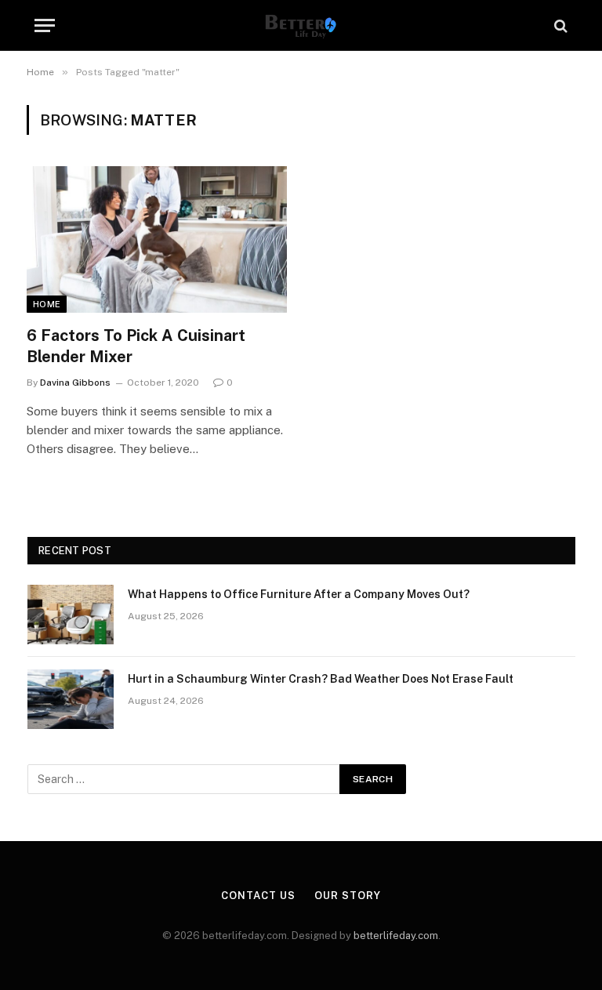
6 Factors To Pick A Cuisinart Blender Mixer (136, 346)
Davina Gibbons (75, 382)
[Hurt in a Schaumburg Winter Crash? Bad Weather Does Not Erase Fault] (70, 699)
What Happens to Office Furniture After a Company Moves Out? (299, 594)
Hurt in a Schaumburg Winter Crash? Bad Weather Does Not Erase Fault (320, 679)
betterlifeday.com (396, 935)
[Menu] (44, 25)
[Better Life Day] (301, 25)
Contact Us (258, 895)
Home (46, 304)
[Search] (559, 25)
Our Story (347, 895)
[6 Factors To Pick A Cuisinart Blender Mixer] (157, 239)
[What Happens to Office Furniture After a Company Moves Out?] (70, 614)
